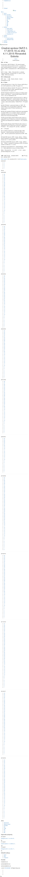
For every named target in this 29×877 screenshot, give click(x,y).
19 (4, 197)
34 (4, 177)
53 (4, 477)
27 (4, 186)
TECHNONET (8, 868)
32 (4, 180)
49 (4, 482)
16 (4, 202)
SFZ (5, 856)
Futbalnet (6, 857)
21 (4, 195)
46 (4, 486)
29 (4, 184)
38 (4, 276)
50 (4, 480)
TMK (8, 21)
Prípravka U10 (10, 34)
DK (7, 20)
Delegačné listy (10, 39)
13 (4, 206)
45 (4, 487)
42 (4, 491)
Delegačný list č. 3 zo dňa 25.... (8, 838)
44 (4, 489)
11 (4, 209)
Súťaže (5, 27)
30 (4, 182)
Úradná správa (23, 159)
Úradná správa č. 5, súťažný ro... (8, 843)
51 (4, 479)
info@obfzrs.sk (7, 0)
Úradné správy (10, 38)
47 (4, 484)
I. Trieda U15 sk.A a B (11, 32)
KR (7, 23)
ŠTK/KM (8, 18)
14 (4, 204)
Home (5, 13)
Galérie (5, 41)
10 (4, 210)
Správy (5, 36)
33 (4, 178)
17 (4, 200)
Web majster (4, 159)
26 (4, 188)
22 (4, 193)
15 (4, 203)
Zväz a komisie (7, 14)
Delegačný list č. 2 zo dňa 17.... (8, 849)
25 (4, 189)
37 (4, 277)
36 (4, 174)
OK (7, 24)
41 (4, 493)
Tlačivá (5, 35)
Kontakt (5, 42)
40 (4, 494)
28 (4, 185)
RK (7, 25)
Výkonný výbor (10, 17)
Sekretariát (9, 16)
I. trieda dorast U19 (11, 31)
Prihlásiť (5, 8)
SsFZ (5, 855)
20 (4, 196)
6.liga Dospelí (10, 30)
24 (4, 191)
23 (4, 192)
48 (4, 483)
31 (4, 181)
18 (4, 199)
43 (4, 490)
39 (4, 495)
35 (4, 175)
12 (4, 207)
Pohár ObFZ (9, 28)
